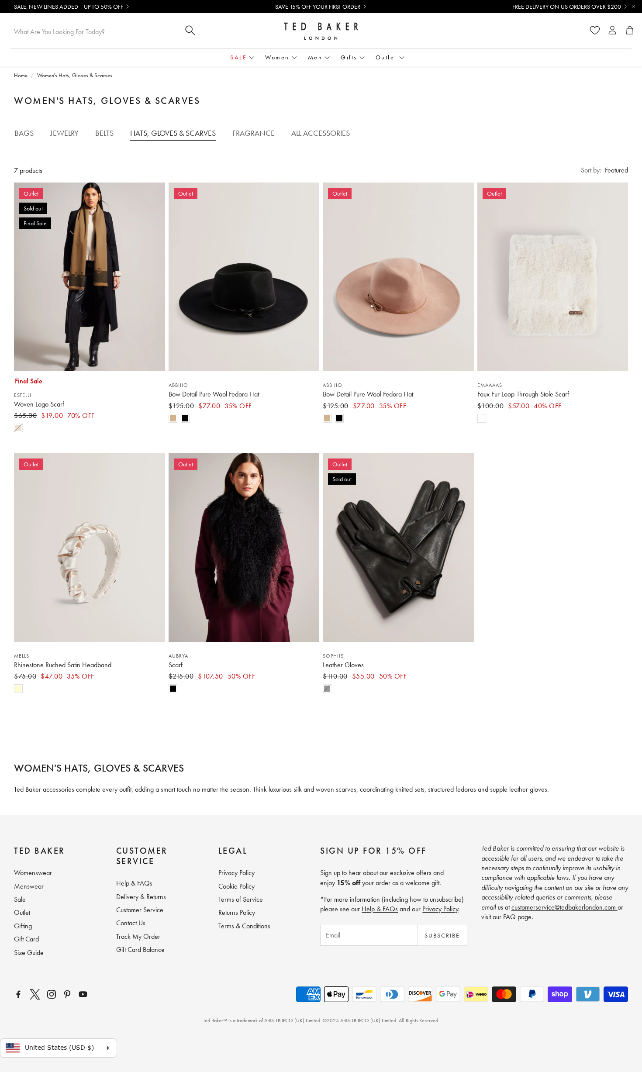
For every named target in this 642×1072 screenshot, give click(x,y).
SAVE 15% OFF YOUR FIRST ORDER (317, 6)
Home (21, 75)
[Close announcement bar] (633, 6)
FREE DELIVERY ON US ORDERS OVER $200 (566, 6)
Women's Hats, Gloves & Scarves (74, 75)
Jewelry (64, 133)
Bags (24, 133)
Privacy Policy (440, 908)
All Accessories (320, 133)
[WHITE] (482, 418)
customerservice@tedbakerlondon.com (564, 907)
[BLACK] (185, 418)
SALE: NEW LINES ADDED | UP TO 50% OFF (68, 6)
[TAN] (18, 428)
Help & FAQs (380, 908)
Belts (104, 133)
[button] (604, 170)
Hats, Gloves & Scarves (173, 133)
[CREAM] (18, 689)
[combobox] (94, 31)
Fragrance (253, 133)
